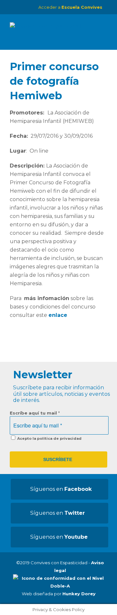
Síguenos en (61, 489)
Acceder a (70, 7)
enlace (57, 315)
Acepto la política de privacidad (49, 438)
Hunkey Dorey (79, 593)
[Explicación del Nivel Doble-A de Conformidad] (60, 585)
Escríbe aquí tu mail (35, 412)
